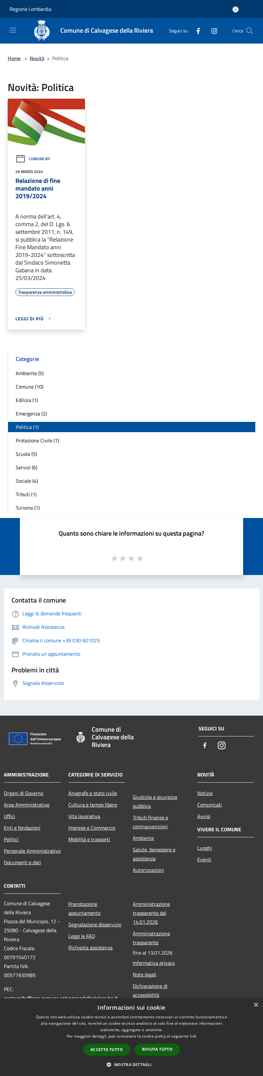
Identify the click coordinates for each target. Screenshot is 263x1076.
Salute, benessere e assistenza (154, 854)
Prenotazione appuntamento (84, 908)
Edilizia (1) (27, 400)
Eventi (204, 859)
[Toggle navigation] (13, 30)
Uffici (9, 816)
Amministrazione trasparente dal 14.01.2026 (151, 913)
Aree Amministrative (26, 805)
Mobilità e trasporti (89, 839)
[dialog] (131, 1037)
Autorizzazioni (148, 870)
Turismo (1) (28, 508)
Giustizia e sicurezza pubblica (155, 801)
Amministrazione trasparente (151, 938)
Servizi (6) (26, 467)
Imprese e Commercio (91, 828)
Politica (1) (27, 427)
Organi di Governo (23, 793)
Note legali (144, 974)
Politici (11, 839)
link (193, 1036)
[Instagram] (211, 30)
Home (14, 58)
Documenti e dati (22, 862)
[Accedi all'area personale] (235, 9)
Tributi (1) (26, 494)
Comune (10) (29, 386)
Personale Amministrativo (32, 851)
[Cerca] (249, 31)
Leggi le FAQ (81, 936)
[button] (131, 1064)
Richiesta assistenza (90, 947)
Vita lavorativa (84, 816)
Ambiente (143, 838)
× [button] (255, 1005)
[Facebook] (195, 30)
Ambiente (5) (30, 373)
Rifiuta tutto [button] (157, 1049)
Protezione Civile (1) (37, 440)
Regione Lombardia (30, 9)
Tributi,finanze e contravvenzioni (150, 822)
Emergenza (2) (31, 413)
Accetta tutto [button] (106, 1049)
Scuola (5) (26, 454)
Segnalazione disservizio (94, 924)
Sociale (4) (27, 481)
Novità (37, 58)
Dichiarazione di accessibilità (150, 990)
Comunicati (39, 159)
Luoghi (204, 848)
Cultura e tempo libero (92, 805)
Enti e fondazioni (22, 828)
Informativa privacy (154, 963)
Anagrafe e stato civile (92, 793)
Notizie (205, 793)
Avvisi (203, 816)
